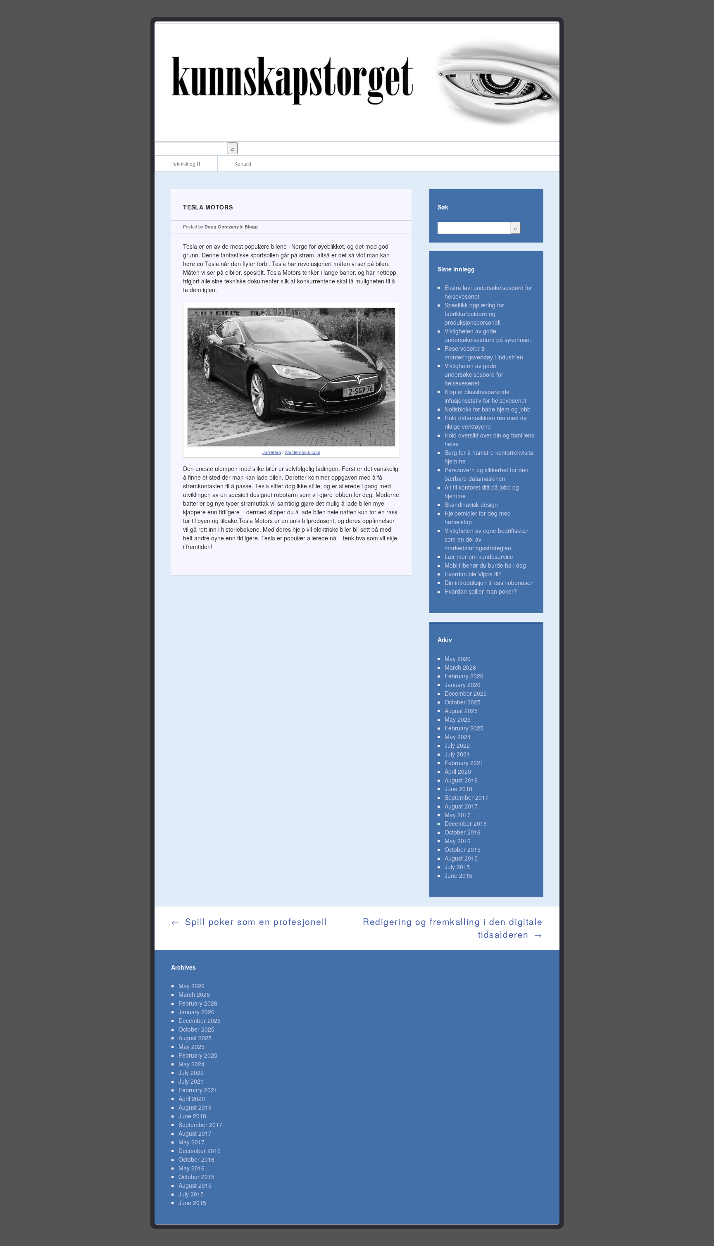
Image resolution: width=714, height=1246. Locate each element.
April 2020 (458, 771)
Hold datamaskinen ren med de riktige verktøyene (486, 422)
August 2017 (461, 806)
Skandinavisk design (471, 504)
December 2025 (466, 693)
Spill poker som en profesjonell (249, 921)
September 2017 (466, 797)
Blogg (251, 227)
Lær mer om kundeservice (479, 556)
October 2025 (463, 702)
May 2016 (458, 841)
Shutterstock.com (302, 452)
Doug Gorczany (222, 227)
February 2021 (464, 763)
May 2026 (458, 658)
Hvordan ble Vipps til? (473, 574)
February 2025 (464, 728)
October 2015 (463, 849)
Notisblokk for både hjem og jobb (488, 409)
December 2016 (466, 823)
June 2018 (458, 789)
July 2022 (457, 745)
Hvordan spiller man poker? (481, 591)
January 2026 (463, 684)
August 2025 (461, 710)
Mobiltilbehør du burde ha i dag (485, 565)
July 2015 (457, 867)
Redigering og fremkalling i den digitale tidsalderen (453, 928)
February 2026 (464, 676)
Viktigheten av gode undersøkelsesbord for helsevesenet (474, 374)
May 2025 (458, 719)
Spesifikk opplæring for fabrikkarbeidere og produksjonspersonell (474, 313)
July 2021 (457, 754)
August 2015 (461, 858)
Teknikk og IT (186, 163)
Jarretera (271, 452)
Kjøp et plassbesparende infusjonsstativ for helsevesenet (485, 396)
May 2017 (458, 815)
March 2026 (460, 667)
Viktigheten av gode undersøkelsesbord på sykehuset (488, 335)
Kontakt (242, 163)
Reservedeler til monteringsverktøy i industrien (484, 352)
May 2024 (458, 736)
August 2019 (461, 780)
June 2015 (458, 875)
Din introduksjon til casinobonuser (489, 582)
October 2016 (463, 832)
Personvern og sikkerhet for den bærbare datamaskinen (486, 474)
